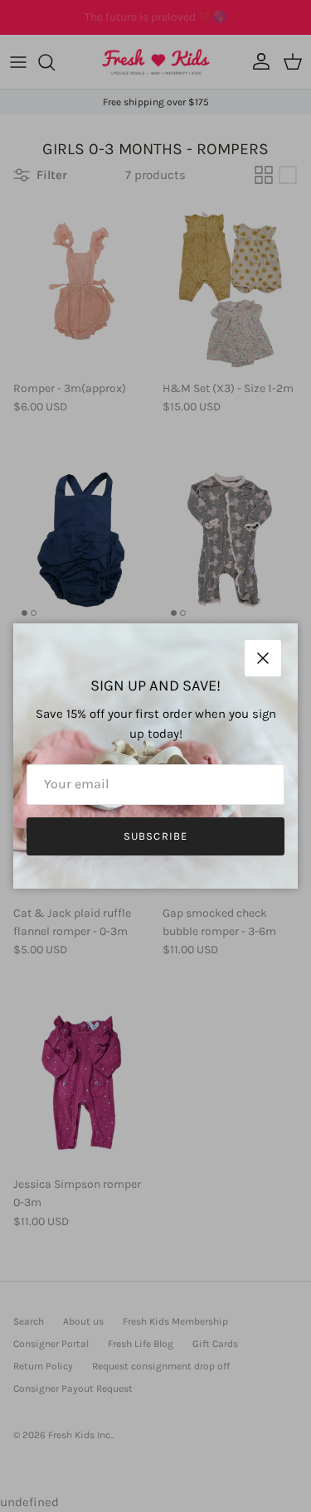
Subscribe (155, 836)
